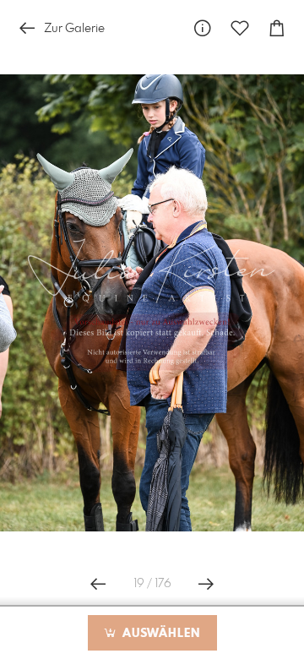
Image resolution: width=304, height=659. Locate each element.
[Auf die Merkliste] (240, 28)
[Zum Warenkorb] (277, 28)
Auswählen (159, 634)
